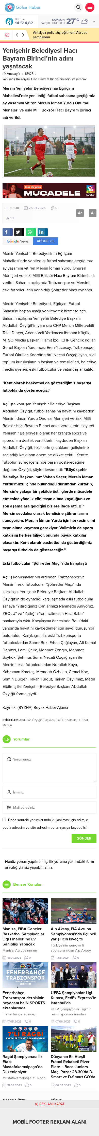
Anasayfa (13, 74)
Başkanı (48, 720)
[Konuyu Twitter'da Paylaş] (19, 232)
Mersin (7, 725)
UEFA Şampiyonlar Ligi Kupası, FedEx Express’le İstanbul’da (73, 998)
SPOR (29, 74)
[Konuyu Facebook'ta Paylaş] (8, 232)
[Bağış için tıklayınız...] (49, 195)
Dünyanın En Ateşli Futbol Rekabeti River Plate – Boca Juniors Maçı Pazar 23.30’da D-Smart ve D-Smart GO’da (73, 1067)
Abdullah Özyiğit (30, 720)
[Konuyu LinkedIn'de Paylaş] (43, 232)
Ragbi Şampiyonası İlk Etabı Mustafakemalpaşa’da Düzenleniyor (23, 1064)
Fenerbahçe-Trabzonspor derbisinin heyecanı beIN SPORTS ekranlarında (24, 1000)
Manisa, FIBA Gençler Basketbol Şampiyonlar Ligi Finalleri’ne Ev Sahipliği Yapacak (23, 936)
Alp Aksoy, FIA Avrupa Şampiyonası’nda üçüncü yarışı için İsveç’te (73, 934)
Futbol (83, 720)
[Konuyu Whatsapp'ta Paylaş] (31, 232)
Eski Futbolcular (66, 720)
